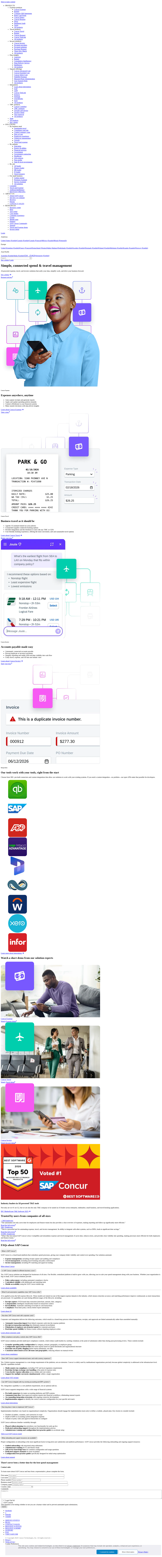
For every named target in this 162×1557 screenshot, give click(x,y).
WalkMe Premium (20, 77)
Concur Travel (19, 31)
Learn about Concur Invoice (11, 661)
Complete (13, 186)
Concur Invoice (19, 43)
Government (18, 152)
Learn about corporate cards (10, 1333)
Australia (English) (7, 256)
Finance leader (19, 168)
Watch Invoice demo (8, 1143)
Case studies (14, 213)
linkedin (8, 1515)
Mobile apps (14, 219)
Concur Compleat (20, 107)
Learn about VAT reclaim (10, 1378)
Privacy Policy (143, 1552)
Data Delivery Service (22, 63)
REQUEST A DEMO (13, 1528)
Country (4, 1487)
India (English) (19, 256)
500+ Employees (7, 1227)
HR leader (17, 170)
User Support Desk (20, 81)
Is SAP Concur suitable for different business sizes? (18, 1270)
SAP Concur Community (18, 223)
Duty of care (18, 134)
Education (17, 146)
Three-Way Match (20, 51)
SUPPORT (9, 1530)
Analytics (17, 57)
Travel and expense (21, 142)
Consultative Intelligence (22, 61)
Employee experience (21, 136)
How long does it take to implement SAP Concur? (17, 1407)
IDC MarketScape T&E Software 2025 (15, 1211)
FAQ (7, 1532)
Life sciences (18, 158)
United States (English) (9, 241)
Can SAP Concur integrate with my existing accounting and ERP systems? (26, 1382)
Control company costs (22, 132)
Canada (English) (23, 241)
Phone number (6, 1480)
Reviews (13, 200)
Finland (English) (104, 248)
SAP (15, 89)
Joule (11, 118)
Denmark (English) (91, 248)
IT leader (17, 172)
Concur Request (19, 19)
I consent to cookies (107, 1552)
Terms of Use (10, 1542)
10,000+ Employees (8, 1234)
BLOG (7, 1522)
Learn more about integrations (11, 953)
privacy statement (73, 1546)
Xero (16, 101)
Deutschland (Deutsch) (40, 248)
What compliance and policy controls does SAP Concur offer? (21, 1337)
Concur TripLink (20, 37)
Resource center (15, 208)
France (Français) (26, 248)
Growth (17, 140)
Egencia (17, 95)
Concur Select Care (21, 75)
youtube (8, 1516)
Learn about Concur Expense (11, 410)
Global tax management (22, 138)
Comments (4, 1489)
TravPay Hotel (19, 112)
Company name (6, 1484)
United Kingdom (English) (10, 248)
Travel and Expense (16, 188)
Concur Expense (20, 9)
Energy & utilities (20, 148)
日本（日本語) (29, 256)
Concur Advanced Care (22, 71)
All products (18, 27)
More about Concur (8, 1266)
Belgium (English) (116, 248)
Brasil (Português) (60, 241)
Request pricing (6, 277)
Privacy (8, 1540)
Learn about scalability (9, 1288)
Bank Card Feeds (20, 15)
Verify (16, 25)
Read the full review (8, 1225)
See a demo (14, 122)
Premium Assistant (20, 180)
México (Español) (48, 241)
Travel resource (19, 174)
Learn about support (8, 1457)
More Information (128, 1552)
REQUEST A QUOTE (13, 1526)
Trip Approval (19, 114)
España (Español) (129, 248)
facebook (8, 1511)
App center (13, 211)
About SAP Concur (16, 196)
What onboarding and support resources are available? (19, 1438)
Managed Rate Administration (24, 79)
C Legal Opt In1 (9, 1500)
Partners (12, 221)
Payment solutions (20, 47)
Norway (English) (141, 248)
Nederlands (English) (65, 248)
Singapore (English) (42, 256)
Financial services (20, 150)
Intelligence (18, 65)
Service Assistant (20, 182)
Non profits (18, 160)
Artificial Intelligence (17, 190)
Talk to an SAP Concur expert (11, 1434)
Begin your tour (6, 538)
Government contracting (22, 154)
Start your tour (6, 664)
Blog (11, 210)
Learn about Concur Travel (10, 535)
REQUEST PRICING (17, 192)
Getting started (19, 178)
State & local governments (23, 162)
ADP (16, 91)
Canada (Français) (35, 241)
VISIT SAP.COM (11, 1534)
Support (12, 225)
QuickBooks (18, 99)
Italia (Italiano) (53, 248)
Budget (16, 11)
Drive (16, 21)
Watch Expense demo (8, 1021)
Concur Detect (19, 17)
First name (4, 1475)
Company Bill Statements (23, 13)
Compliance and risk (21, 130)
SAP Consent (8, 1503)
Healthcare (18, 156)
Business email (6, 1482)
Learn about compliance (9, 1354)
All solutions (18, 184)
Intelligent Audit (19, 23)
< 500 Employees (7, 1221)
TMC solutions (19, 108)
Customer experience (17, 215)
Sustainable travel (20, 128)
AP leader (17, 166)
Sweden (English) (79, 248)
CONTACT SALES (17, 204)
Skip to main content (8, 2)
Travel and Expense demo (19, 227)
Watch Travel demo (7, 1082)
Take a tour (5, 412)
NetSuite (17, 97)
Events (12, 217)
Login (3, 233)
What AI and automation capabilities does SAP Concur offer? (21, 1292)
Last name (4, 1478)
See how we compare (17, 198)
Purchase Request (20, 49)
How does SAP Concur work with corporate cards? (18, 1315)
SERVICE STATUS (12, 1520)
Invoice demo (14, 229)
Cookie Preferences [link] (12, 1544)
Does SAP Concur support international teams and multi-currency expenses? (26, 1358)
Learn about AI (6, 1311)
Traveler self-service (21, 110)
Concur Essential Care (22, 73)
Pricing (12, 202)
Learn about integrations (22, 87)
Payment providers (20, 45)
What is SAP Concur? (9, 1251)
